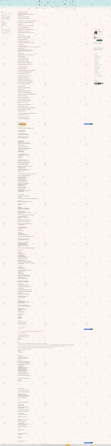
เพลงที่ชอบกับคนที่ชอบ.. (5, 18)
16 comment (92, 328)
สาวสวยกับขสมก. (4, 22)
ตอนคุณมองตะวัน (98, 56)
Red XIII (97, 65)
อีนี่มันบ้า (3, 21)
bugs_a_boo (97, 69)
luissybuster (97, 66)
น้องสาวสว (97, 72)
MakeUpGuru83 (98, 71)
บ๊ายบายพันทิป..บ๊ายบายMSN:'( (6, 30)
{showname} (97, 55)
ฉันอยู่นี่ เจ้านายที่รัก (4, 23)
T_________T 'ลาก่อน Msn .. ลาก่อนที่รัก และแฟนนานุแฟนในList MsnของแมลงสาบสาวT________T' (6, 32)
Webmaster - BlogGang (98, 74)
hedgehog (97, 62)
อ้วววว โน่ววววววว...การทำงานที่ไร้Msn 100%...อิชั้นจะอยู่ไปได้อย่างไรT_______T (6, 17)
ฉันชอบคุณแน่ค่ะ (98, 57)
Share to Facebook (86, 329)
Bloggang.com (97, 80)
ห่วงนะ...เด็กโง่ (97, 68)
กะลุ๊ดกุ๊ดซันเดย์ (98, 73)
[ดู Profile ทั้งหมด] (100, 33)
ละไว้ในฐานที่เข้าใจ (98, 67)
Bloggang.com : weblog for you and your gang (5, 0)
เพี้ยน (3, 24)
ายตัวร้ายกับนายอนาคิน (99, 64)
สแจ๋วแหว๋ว (97, 61)
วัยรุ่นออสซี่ (97, 63)
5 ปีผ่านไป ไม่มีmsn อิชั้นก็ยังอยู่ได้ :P (6, 29)
